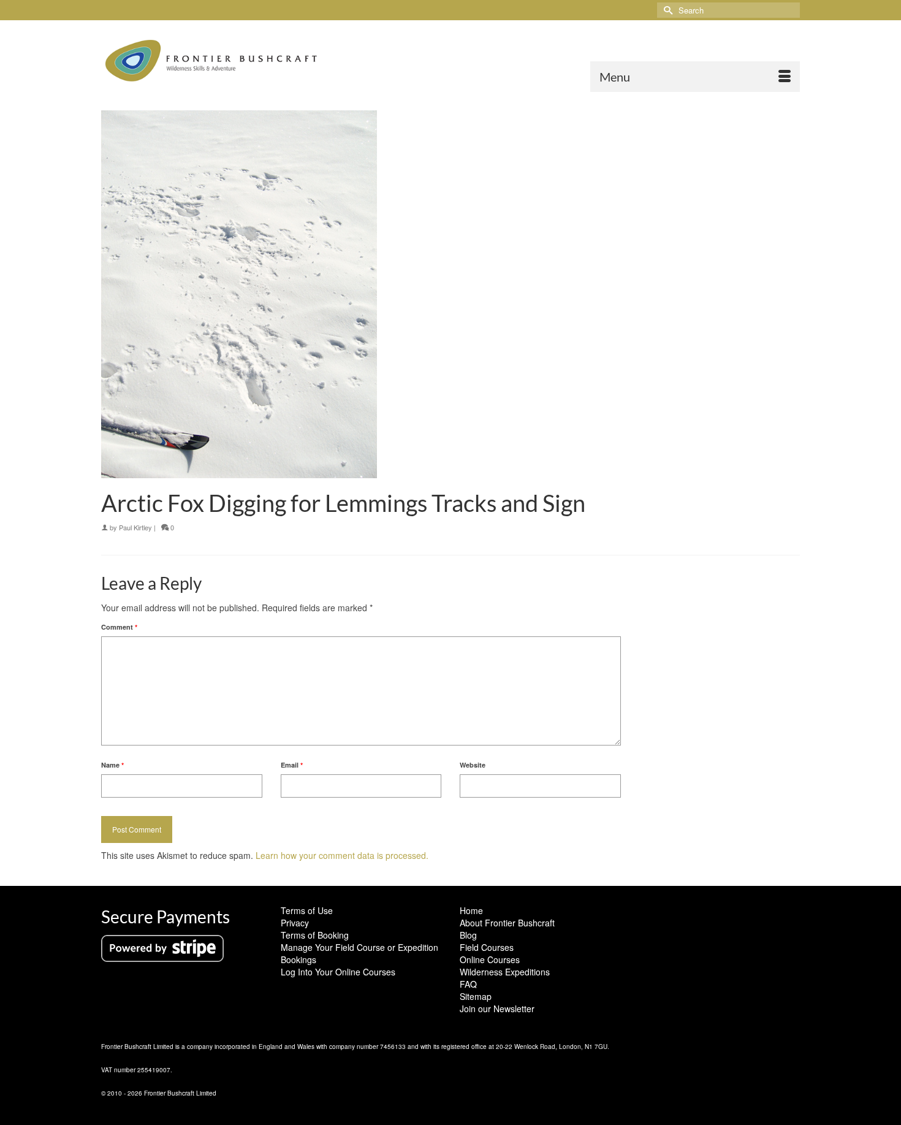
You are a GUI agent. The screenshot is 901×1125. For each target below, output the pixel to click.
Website (472, 764)
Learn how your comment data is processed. (342, 855)
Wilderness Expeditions (505, 972)
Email (292, 764)
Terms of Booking (315, 935)
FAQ (468, 984)
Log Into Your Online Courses (338, 972)
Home (471, 910)
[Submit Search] (666, 10)
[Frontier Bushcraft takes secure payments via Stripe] (162, 947)
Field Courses (487, 947)
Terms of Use (307, 910)
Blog (468, 935)
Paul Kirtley (135, 527)
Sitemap (476, 996)
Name (112, 764)
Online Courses (490, 959)
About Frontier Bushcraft (507, 923)
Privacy (295, 923)
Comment (119, 626)
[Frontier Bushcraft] (211, 61)
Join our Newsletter (497, 1008)
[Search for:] (728, 10)
